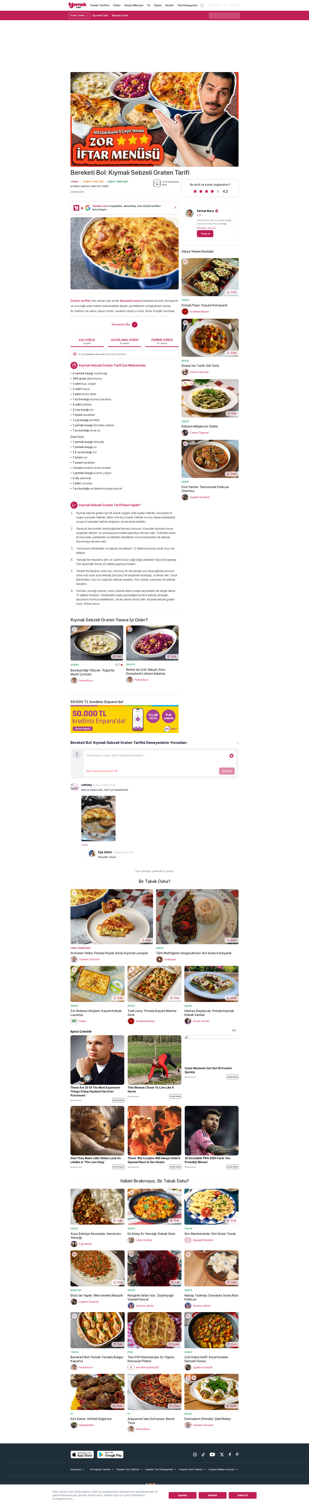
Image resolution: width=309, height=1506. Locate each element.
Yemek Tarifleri (100, 5)
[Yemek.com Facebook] (230, 1454)
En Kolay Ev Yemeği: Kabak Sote (151, 1234)
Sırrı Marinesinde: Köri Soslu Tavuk (210, 1234)
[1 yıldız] (195, 191)
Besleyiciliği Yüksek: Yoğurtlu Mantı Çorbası (92, 672)
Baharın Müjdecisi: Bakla (200, 426)
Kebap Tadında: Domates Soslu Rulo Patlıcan (211, 1297)
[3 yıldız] (206, 191)
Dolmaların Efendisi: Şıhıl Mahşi (207, 1419)
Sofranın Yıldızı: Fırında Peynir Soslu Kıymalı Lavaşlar (109, 953)
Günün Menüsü (134, 5)
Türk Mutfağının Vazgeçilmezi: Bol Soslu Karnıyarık (194, 953)
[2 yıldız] (200, 191)
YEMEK (74, 181)
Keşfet (169, 5)
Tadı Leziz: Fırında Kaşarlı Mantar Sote (152, 1013)
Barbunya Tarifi (120, 15)
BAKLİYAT (76, 1290)
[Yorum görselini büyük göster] (160, 817)
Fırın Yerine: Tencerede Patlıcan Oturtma (205, 489)
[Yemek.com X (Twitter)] (222, 1454)
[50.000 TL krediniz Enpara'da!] (124, 719)
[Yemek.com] (78, 5)
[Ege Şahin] (92, 853)
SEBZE (185, 300)
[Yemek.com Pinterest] (237, 1454)
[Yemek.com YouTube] (212, 1454)
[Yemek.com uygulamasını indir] (82, 1454)
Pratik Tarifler (78, 15)
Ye (148, 5)
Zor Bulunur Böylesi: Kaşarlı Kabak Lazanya (96, 1013)
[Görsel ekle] (231, 755)
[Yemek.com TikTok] (203, 1454)
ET (72, 1413)
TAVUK (188, 1228)
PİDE (130, 1352)
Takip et (205, 233)
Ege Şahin (105, 852)
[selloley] (74, 787)
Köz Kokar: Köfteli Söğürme (91, 1419)
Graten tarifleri (80, 300)
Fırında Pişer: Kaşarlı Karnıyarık (204, 305)
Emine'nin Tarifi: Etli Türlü (200, 366)
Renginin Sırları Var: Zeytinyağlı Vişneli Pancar (150, 1297)
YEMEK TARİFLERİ (93, 181)
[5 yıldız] (217, 191)
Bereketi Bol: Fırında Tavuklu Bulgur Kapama (96, 1359)
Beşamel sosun (130, 300)
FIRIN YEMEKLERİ (80, 948)
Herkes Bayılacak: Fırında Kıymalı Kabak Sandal (209, 1013)
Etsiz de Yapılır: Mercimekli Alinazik (96, 1295)
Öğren (158, 5)
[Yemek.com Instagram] (195, 1454)
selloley (86, 785)
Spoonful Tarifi (100, 15)
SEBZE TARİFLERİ (117, 181)
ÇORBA (74, 664)
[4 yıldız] (212, 191)
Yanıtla (84, 845)
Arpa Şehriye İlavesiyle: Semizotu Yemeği (95, 1235)
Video (117, 5)
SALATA (130, 664)
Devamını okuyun (206, 227)
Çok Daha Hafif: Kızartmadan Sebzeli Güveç (206, 1359)
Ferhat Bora (205, 211)
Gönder (227, 770)
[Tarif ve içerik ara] (202, 5)
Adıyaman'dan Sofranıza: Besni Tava (150, 1421)
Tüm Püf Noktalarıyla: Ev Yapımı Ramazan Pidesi (150, 1359)
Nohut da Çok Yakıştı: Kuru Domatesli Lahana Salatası (145, 671)
